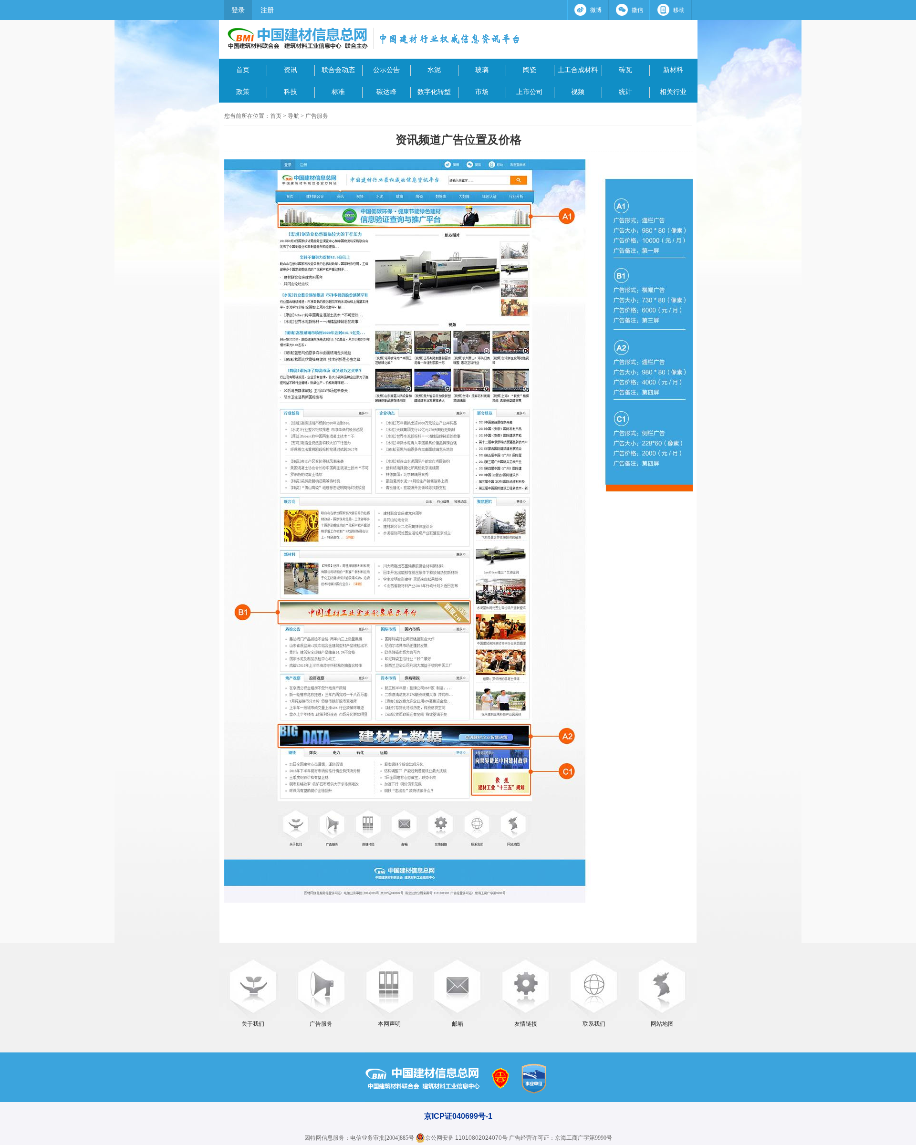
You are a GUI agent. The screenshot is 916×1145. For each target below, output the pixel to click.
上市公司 (529, 91)
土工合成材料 (578, 69)
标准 (338, 91)
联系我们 (594, 1023)
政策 (243, 91)
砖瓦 (625, 69)
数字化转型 (434, 91)
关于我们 (252, 1023)
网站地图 (662, 1023)
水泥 (434, 69)
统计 (625, 91)
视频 (577, 91)
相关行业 (673, 91)
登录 (238, 10)
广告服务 (316, 116)
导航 (293, 116)
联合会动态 (338, 69)
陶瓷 (529, 69)
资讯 (290, 69)
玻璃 (482, 69)
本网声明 (389, 1023)
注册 (267, 10)
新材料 (673, 69)
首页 (243, 69)
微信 (637, 10)
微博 (596, 10)
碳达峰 (386, 91)
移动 (679, 10)
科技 (290, 91)
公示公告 (386, 69)
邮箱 (457, 1023)
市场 (482, 91)
